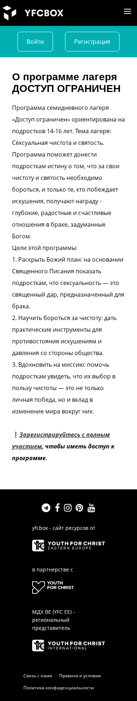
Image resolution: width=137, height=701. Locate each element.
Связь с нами (37, 676)
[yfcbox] (33, 12)
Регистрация (92, 42)
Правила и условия (80, 676)
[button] (127, 11)
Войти (35, 42)
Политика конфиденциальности (58, 688)
